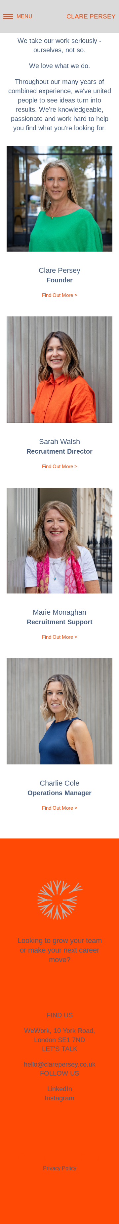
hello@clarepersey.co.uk (60, 1064)
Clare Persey (91, 16)
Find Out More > (59, 295)
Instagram (59, 1098)
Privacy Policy (59, 1168)
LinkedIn (59, 1088)
